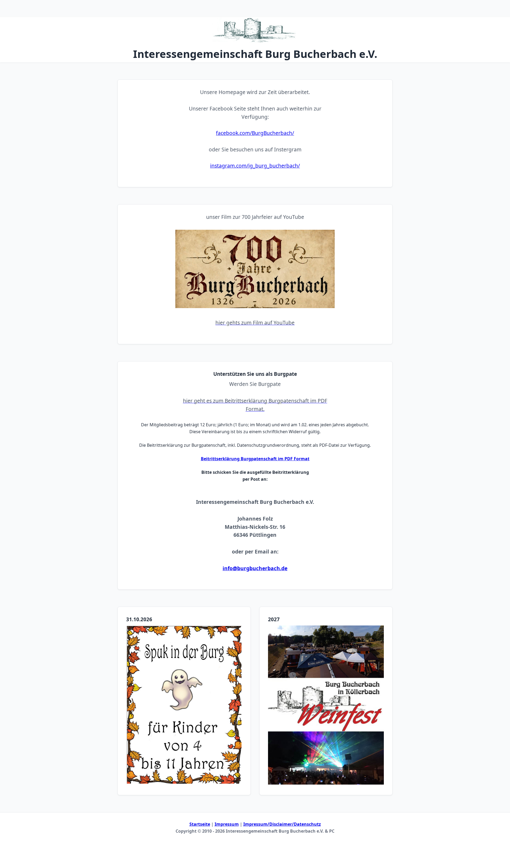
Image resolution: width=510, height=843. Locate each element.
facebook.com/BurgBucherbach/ (255, 133)
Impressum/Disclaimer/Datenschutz (282, 824)
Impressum (227, 824)
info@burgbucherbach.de (255, 568)
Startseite (199, 824)
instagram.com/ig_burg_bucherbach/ (255, 165)
